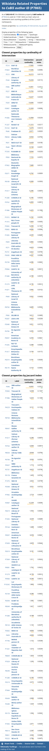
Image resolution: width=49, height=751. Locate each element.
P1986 (7, 210)
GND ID (14, 91)
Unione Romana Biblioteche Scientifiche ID (15, 307)
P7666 (7, 690)
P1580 (7, 276)
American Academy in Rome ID (16, 338)
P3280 (7, 704)
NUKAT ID (15, 125)
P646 (7, 131)
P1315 (7, 222)
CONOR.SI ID (16, 198)
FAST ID (14, 128)
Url (11, 42)
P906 (7, 315)
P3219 (7, 682)
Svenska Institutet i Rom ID (16, 527)
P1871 (7, 290)
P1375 (7, 481)
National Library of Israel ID (15, 296)
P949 (7, 296)
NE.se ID (15, 738)
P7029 (7, 661)
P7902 (7, 165)
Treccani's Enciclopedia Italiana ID (16, 407)
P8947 (7, 428)
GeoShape (33, 35)
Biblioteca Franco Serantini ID (16, 475)
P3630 (7, 698)
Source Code (30, 743)
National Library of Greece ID (15, 324)
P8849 (7, 656)
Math (21, 37)
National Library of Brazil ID (15, 510)
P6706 (7, 331)
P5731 (7, 252)
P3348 (7, 324)
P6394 (7, 601)
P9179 (7, 713)
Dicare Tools (9, 743)
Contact (40, 743)
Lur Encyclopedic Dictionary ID (17, 584)
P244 (7, 80)
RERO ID (14, 229)
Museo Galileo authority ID (16, 428)
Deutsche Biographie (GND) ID (15, 165)
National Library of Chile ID (15, 559)
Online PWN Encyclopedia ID (17, 723)
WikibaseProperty (26, 45)
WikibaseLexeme (10, 45)
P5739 (7, 262)
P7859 (7, 70)
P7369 (7, 559)
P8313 (7, 731)
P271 (7, 247)
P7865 (4, 17)
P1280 (7, 198)
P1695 (7, 345)
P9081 (7, 567)
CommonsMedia (10, 35)
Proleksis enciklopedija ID (17, 606)
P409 (7, 242)
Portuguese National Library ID (15, 235)
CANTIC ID (15, 269)
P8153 (7, 625)
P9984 (7, 269)
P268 (7, 97)
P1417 (7, 352)
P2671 (7, 173)
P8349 (7, 606)
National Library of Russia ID (15, 661)
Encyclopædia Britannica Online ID (16, 351)
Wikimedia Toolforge (8, 747)
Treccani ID (15, 226)
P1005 (7, 235)
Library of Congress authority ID (16, 80)
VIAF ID (14, 65)
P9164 (7, 527)
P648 (7, 147)
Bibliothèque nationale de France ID (16, 97)
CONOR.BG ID (17, 656)
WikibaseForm (20, 42)
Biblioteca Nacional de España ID (16, 157)
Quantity (22, 40)
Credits (19, 743)
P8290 (7, 671)
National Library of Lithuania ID (16, 543)
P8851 (7, 735)
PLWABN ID (15, 151)
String (31, 40)
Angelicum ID (16, 252)
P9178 (7, 475)
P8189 (7, 181)
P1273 (7, 284)
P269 (7, 103)
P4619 (7, 511)
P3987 (7, 108)
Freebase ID (16, 131)
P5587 (7, 319)
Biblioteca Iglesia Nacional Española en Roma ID (16, 713)
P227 (7, 91)
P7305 (7, 724)
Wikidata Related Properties (24, 3)
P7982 (7, 495)
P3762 (7, 202)
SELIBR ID (15, 315)
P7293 (7, 151)
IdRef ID (14, 103)
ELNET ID (15, 601)
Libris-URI (15, 319)
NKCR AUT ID (16, 143)
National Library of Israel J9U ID (16, 181)
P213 (7, 74)
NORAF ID (15, 217)
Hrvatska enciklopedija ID (17, 494)
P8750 (7, 307)
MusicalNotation (10, 40)
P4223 (7, 407)
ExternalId (23, 35)
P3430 (7, 255)
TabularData (40, 40)
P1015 (7, 217)
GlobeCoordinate (10, 37)
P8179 (7, 368)
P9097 (7, 338)
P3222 (7, 738)
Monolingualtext (32, 37)
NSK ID (14, 481)
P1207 (7, 125)
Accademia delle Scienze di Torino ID (17, 625)
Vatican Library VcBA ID (16, 137)
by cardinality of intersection (28, 26)
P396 (7, 87)
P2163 (7, 128)
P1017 (7, 191)
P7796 (7, 641)
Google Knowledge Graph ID (15, 173)
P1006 (7, 118)
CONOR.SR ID (17, 735)
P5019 (7, 360)
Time (6, 42)
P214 (7, 65)
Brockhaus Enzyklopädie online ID (16, 359)
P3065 (7, 229)
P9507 (7, 465)
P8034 (7, 137)
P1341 (7, 649)
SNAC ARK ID (16, 255)
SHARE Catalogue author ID (15, 108)
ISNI (13, 74)
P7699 (7, 543)
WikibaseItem (34, 42)
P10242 (7, 584)
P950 (7, 157)
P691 (7, 143)
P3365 (7, 226)
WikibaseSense (9, 47)
